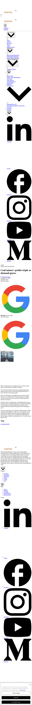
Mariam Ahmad (6, 277)
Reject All (16, 697)
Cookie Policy (22, 690)
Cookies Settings (16, 693)
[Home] (8, 12)
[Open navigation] (1, 14)
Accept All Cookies (16, 702)
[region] (16, 694)
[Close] (30, 684)
